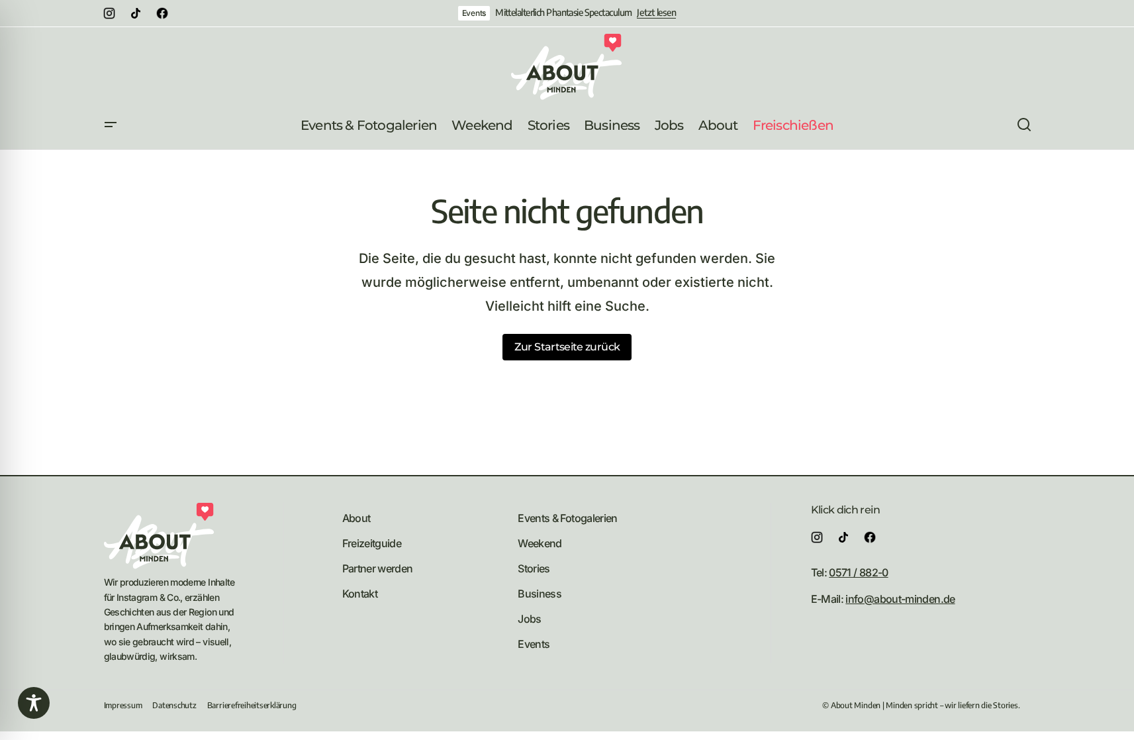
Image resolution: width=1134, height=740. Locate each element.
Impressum (123, 705)
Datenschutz (174, 705)
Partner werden (377, 568)
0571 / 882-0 (858, 572)
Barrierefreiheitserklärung (252, 705)
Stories (534, 568)
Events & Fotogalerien (568, 518)
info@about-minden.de (900, 599)
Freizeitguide (372, 543)
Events (474, 13)
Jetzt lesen (656, 12)
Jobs (529, 618)
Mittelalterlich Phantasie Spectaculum (563, 12)
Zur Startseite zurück (567, 347)
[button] (110, 125)
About (356, 518)
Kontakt (360, 593)
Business (539, 593)
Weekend (540, 543)
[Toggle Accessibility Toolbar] (34, 703)
